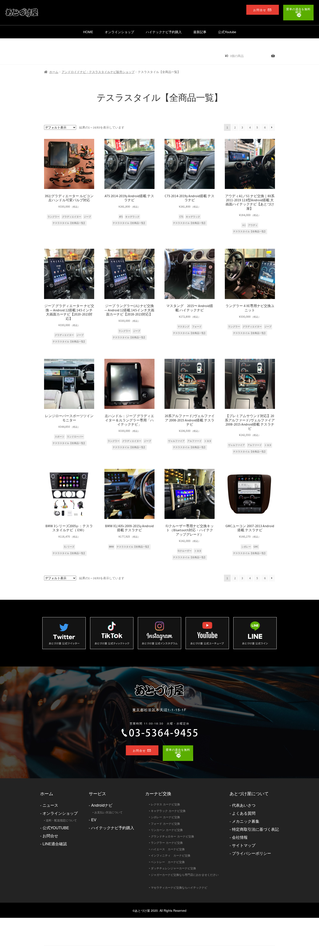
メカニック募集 (245, 821)
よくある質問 (243, 813)
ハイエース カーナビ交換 (168, 849)
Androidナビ (101, 805)
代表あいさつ (243, 805)
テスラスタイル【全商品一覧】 (69, 222)
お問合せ (50, 835)
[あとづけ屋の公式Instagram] (159, 633)
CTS (181, 216)
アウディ (253, 225)
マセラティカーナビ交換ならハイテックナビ (179, 887)
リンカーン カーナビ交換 (167, 830)
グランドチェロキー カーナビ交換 (172, 836)
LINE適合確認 (55, 843)
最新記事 (199, 31)
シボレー (246, 546)
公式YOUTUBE (56, 827)
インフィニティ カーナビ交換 (170, 855)
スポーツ (59, 436)
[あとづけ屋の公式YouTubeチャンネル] (207, 633)
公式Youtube (227, 31)
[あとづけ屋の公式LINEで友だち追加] (255, 633)
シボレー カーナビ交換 (165, 817)
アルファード (194, 440)
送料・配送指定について (61, 820)
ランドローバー (75, 436)
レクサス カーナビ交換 (165, 804)
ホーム (53, 72)
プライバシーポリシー (251, 853)
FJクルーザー (185, 550)
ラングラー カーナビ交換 (167, 842)
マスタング (183, 326)
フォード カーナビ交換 (165, 823)
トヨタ (207, 440)
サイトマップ (243, 845)
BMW (111, 546)
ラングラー (53, 216)
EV (93, 819)
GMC (255, 546)
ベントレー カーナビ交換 (168, 862)
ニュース (50, 805)
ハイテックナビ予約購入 (164, 31)
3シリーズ (69, 546)
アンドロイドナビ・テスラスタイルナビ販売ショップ (98, 72)
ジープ (87, 216)
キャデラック (132, 216)
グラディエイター (71, 216)
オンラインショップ (119, 31)
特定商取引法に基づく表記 (255, 829)
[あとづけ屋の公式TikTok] (111, 633)
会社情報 (240, 837)
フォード (197, 326)
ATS (121, 216)
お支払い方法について (108, 812)
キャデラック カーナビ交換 (168, 811)
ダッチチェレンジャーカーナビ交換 (173, 868)
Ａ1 (243, 225)
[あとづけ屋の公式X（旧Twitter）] (64, 633)
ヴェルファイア (176, 440)
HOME (88, 31)
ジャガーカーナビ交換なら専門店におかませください (185, 875)
